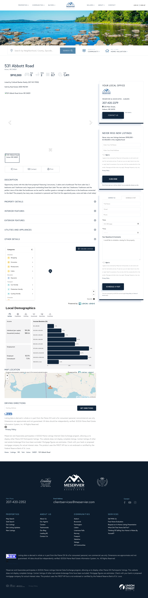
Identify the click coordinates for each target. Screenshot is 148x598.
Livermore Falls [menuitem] (79, 530)
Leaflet (78, 397)
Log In (136, 5)
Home (7, 452)
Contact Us (113, 115)
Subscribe (113, 179)
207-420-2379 (110, 102)
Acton (28, 452)
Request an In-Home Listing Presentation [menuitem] (122, 525)
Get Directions (86, 408)
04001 (34, 452)
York (23, 452)
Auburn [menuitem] (76, 519)
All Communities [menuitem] (79, 545)
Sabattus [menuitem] (77, 539)
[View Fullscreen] (7, 383)
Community (93, 51)
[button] (68, 51)
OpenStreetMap (86, 397)
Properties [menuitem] (22, 5)
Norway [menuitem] (76, 533)
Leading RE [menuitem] (44, 533)
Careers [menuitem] (42, 525)
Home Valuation (118, 51)
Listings (13, 452)
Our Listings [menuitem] (10, 525)
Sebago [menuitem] (76, 542)
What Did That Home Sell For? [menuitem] (118, 528)
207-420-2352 (16, 502)
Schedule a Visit (131, 198)
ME (19, 452)
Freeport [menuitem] (77, 536)
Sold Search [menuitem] (10, 522)
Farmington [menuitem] (78, 525)
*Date (104, 220)
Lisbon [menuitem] (76, 528)
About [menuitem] (100, 5)
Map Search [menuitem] (10, 519)
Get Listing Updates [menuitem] (13, 528)
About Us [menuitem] (43, 519)
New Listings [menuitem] (10, 530)
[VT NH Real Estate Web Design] (130, 587)
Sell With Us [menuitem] (112, 519)
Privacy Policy (11, 429)
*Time (104, 229)
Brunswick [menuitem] (77, 522)
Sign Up (142, 5)
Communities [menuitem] (37, 5)
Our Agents (128, 112)
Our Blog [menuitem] (43, 530)
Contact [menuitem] (112, 5)
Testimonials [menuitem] (44, 528)
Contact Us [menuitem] (44, 536)
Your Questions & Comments (111, 237)
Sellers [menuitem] (90, 5)
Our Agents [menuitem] (44, 522)
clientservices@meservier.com (74, 502)
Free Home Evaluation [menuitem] (115, 522)
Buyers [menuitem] (51, 5)
